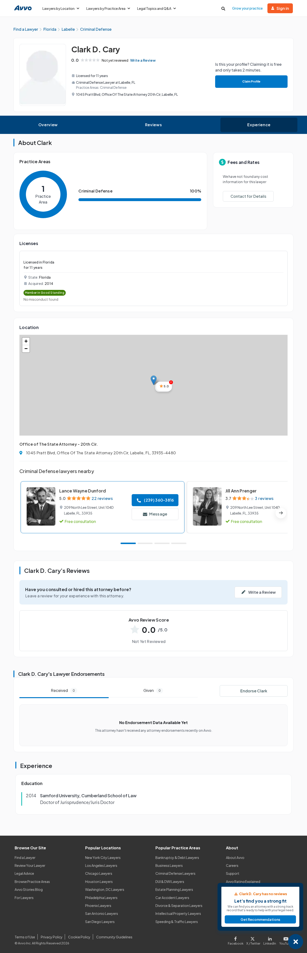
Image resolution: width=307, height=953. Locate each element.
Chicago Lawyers (98, 873)
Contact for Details (248, 196)
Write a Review (143, 60)
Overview (48, 124)
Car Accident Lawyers (172, 897)
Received (63, 690)
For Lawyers (24, 897)
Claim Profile (251, 81)
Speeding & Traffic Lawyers (176, 921)
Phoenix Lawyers (98, 905)
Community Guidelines (114, 937)
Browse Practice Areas (32, 881)
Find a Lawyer (25, 857)
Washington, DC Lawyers (104, 889)
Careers (232, 865)
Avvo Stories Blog (29, 889)
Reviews (153, 124)
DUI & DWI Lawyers (169, 881)
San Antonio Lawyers (101, 913)
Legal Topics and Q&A (154, 8)
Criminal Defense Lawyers (175, 873)
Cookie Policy (79, 937)
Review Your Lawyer (30, 865)
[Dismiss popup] (295, 941)
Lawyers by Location (58, 8)
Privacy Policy (52, 937)
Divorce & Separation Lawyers (178, 905)
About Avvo (235, 857)
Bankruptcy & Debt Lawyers (177, 857)
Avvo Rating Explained (243, 881)
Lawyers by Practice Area (105, 8)
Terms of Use (25, 937)
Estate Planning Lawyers (174, 889)
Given (152, 690)
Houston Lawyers (99, 881)
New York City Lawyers (103, 857)
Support (232, 873)
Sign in (283, 8)
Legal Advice (24, 873)
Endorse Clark (253, 690)
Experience (258, 124)
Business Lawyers (169, 865)
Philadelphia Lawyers (101, 897)
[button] (154, 380)
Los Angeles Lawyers (101, 865)
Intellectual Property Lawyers (178, 913)
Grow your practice (247, 8)
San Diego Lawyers (100, 921)
